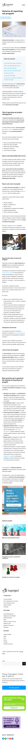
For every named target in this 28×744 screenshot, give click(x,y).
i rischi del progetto (18, 333)
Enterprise (6, 627)
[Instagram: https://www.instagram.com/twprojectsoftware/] (8, 739)
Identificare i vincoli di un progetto (11, 577)
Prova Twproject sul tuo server (11, 601)
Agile (5, 619)
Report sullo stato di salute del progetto (12, 70)
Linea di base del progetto (9, 75)
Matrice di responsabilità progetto (10, 538)
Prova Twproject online (9, 603)
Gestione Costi (7, 623)
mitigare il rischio (8, 129)
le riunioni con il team (7, 272)
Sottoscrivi (14, 707)
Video (5, 636)
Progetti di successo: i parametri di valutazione (11, 557)
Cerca (3, 661)
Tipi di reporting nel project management (13, 63)
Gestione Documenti (8, 625)
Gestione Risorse (8, 617)
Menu (23, 5)
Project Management (9, 614)
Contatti (5, 642)
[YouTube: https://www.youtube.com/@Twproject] (10, 739)
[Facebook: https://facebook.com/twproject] (3, 739)
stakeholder (14, 225)
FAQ (5, 638)
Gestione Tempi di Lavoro (10, 621)
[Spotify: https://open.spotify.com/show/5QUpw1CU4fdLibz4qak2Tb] (5, 739)
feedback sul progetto (9, 456)
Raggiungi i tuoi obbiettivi (10, 616)
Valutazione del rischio (9, 73)
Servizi (5, 640)
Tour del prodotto (8, 599)
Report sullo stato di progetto (10, 68)
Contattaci (6, 607)
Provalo (14, 688)
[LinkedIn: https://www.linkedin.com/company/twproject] (12, 739)
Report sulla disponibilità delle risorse (12, 65)
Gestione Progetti (5, 17)
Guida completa (7, 605)
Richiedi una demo (8, 644)
